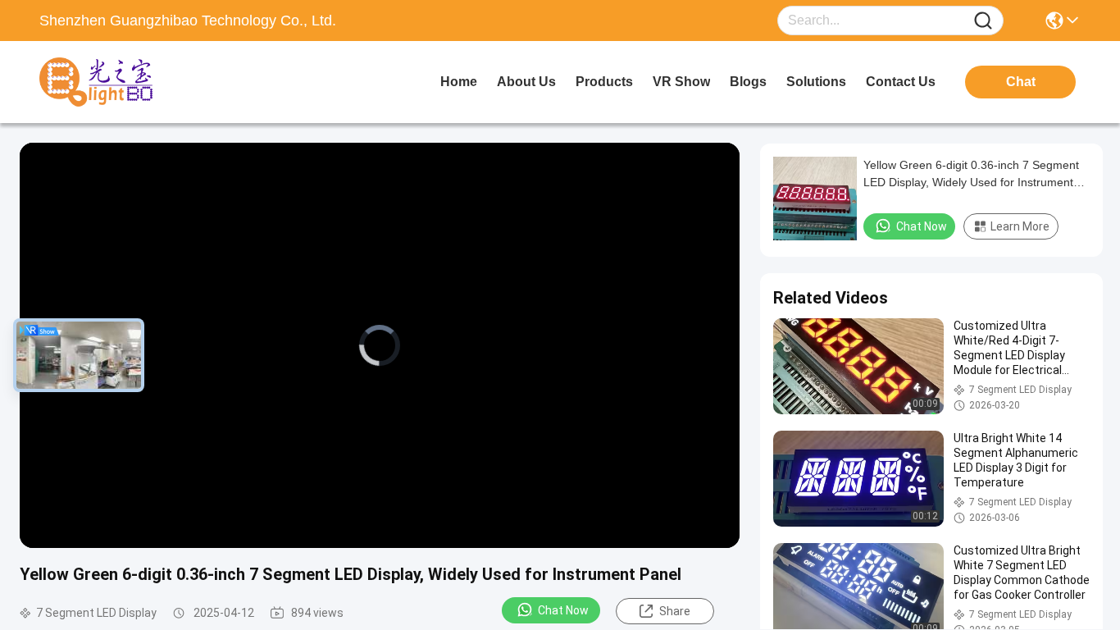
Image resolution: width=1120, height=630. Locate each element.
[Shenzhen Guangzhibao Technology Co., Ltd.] (129, 82)
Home (458, 82)
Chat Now (563, 610)
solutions (816, 82)
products (604, 82)
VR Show (681, 82)
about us (526, 82)
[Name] (983, 21)
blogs (748, 82)
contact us (901, 82)
